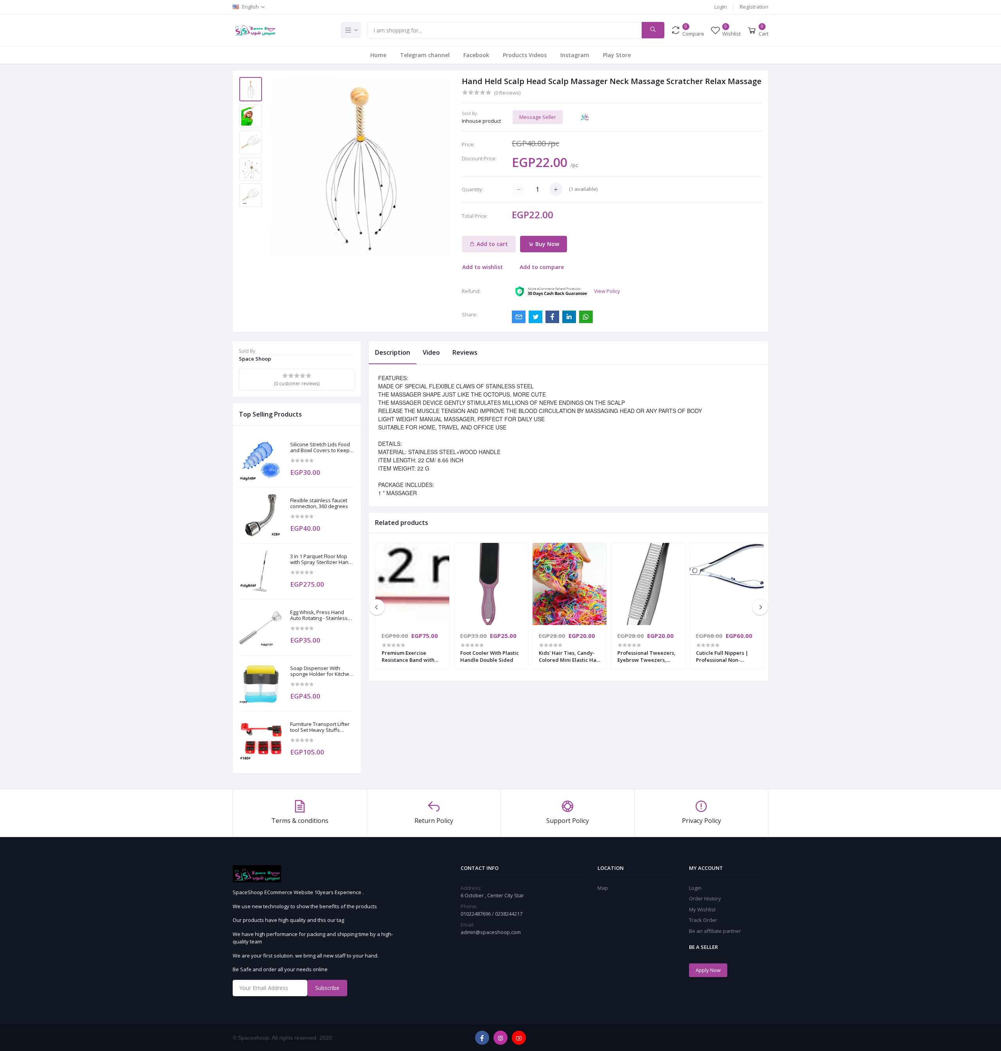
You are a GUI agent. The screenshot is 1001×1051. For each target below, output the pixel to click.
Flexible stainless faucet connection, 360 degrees (319, 504)
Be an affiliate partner (715, 930)
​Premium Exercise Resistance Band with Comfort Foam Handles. (411, 656)
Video (431, 352)
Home (378, 55)
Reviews (464, 352)
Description (392, 352)
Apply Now (708, 970)
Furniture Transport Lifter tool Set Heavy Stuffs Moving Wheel (320, 727)
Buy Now (546, 244)
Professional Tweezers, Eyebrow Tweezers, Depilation (646, 656)
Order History (705, 898)
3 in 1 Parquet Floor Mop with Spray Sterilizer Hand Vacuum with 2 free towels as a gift (321, 559)
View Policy (607, 291)
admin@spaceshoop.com (491, 932)
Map (602, 887)
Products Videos (525, 55)
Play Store (617, 55)
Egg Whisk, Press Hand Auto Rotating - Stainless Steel (319, 615)
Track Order (703, 919)
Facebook (476, 55)
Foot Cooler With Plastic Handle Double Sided (489, 656)
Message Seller (537, 116)
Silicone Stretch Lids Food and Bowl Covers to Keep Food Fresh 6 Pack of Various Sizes (320, 448)
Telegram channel (425, 55)
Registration (754, 6)
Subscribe (327, 988)
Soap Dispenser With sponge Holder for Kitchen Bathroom (321, 671)
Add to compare (542, 267)
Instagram (574, 55)
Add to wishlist (482, 267)
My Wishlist (702, 909)
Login (720, 6)
